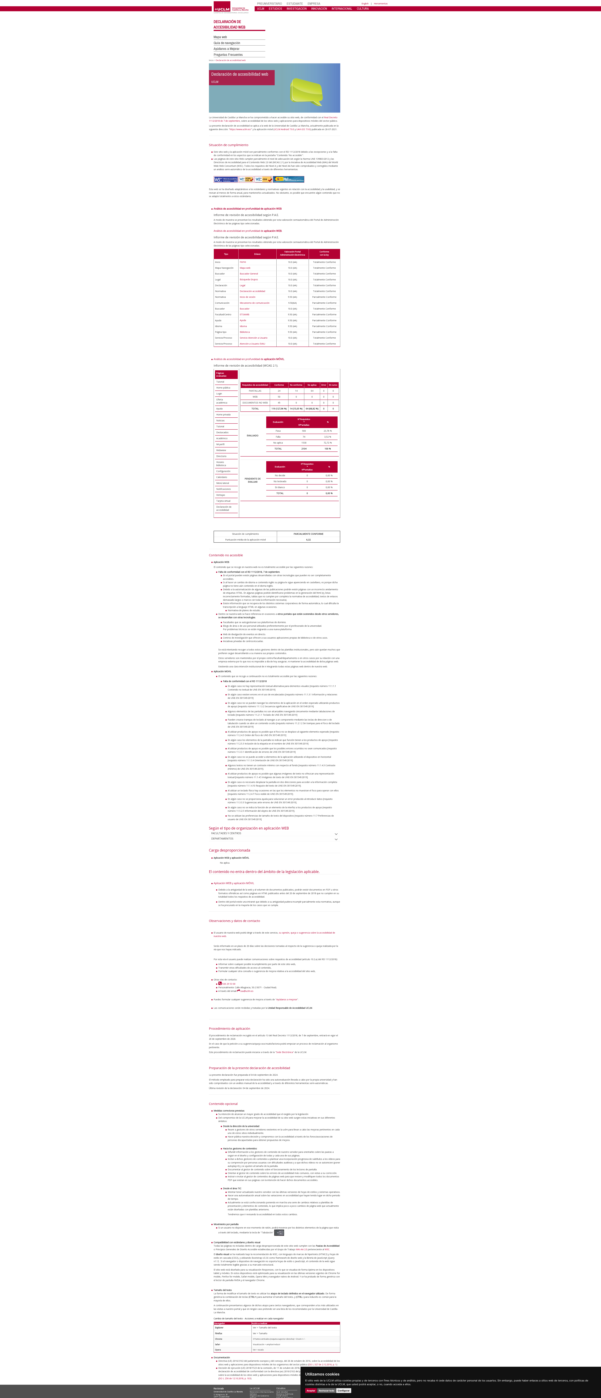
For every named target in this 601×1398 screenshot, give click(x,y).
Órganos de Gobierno (259, 1396)
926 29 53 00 (228, 983)
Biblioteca (245, 331)
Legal (242, 285)
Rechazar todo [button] (326, 1390)
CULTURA (363, 8)
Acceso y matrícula (284, 1394)
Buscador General (249, 273)
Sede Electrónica (284, 1052)
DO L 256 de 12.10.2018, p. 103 (235, 1378)
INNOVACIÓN (319, 8)
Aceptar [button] (311, 1390)
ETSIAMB (244, 314)
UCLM (260, 8)
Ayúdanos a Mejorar (226, 48)
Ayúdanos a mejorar (286, 999)
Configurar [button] (344, 1390)
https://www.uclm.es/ (240, 129)
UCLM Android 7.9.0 (284, 129)
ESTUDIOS (275, 8)
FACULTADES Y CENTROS (226, 833)
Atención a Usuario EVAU (252, 343)
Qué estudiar (282, 1392)
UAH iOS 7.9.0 (303, 129)
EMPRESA (314, 3)
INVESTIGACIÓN (297, 8)
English (365, 3)
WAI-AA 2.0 (301, 1249)
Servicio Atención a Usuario (253, 337)
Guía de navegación (227, 43)
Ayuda (243, 320)
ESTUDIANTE (295, 3)
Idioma (243, 326)
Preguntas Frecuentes (228, 54)
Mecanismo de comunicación (255, 302)
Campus (253, 1394)
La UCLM (255, 1388)
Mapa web (220, 37)
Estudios (280, 1388)
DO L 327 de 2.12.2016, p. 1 (322, 1364)
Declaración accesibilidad (252, 291)
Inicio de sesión (247, 296)
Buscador (244, 308)
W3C (327, 1249)
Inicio (211, 60)
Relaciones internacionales (262, 1392)
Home (243, 261)
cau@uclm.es (246, 991)
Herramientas (381, 3)
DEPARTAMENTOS (222, 838)
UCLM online (282, 1396)
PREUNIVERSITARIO (269, 3)
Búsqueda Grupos (249, 279)
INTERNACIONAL (342, 8)
